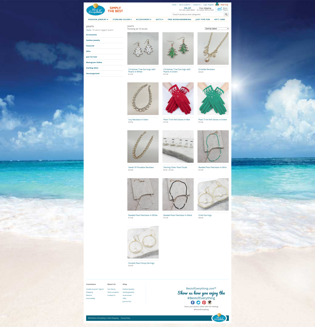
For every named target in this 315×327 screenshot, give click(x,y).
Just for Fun (203, 19)
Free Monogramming (179, 19)
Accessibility (90, 298)
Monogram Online (94, 62)
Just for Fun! (91, 57)
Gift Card (219, 19)
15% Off (187, 8)
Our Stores (111, 289)
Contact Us (196, 5)
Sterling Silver (122, 19)
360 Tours (222, 9)
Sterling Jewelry (128, 292)
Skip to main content (132, 4)
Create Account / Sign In (95, 289)
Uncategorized (92, 73)
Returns (89, 295)
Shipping (89, 292)
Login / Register (208, 5)
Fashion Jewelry (98, 19)
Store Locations (184, 5)
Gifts (159, 19)
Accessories (143, 19)
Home (174, 5)
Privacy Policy (125, 318)
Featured (90, 46)
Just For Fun (127, 301)
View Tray (224, 5)
